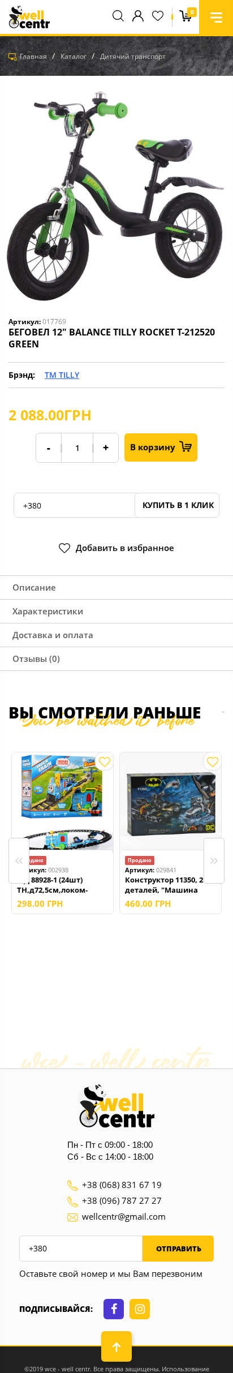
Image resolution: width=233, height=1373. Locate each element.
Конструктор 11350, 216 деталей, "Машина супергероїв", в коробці (169, 885)
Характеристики (47, 611)
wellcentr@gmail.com (124, 1216)
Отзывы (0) (36, 658)
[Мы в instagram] (140, 1309)
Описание (34, 587)
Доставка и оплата (52, 634)
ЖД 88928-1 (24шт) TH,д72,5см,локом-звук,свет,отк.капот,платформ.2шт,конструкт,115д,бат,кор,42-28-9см (62, 885)
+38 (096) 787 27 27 (122, 1200)
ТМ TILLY (62, 374)
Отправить (177, 1248)
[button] (216, 17)
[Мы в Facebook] (113, 1309)
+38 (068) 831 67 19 (122, 1184)
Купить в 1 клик (177, 505)
